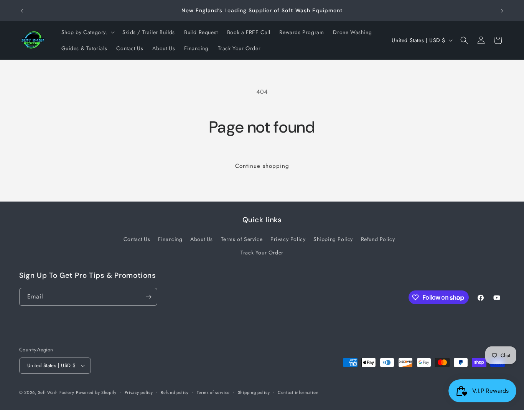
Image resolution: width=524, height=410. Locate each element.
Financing (170, 239)
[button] (87, 32)
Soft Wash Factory (56, 392)
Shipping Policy (333, 239)
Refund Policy (378, 239)
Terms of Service (242, 239)
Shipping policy (254, 392)
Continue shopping (262, 166)
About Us (201, 239)
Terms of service (213, 392)
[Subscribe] (148, 297)
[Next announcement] (502, 10)
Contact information (298, 392)
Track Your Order (262, 252)
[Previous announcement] (21, 10)
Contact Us (137, 239)
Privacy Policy (287, 239)
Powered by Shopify (96, 392)
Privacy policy (139, 392)
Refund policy (175, 392)
